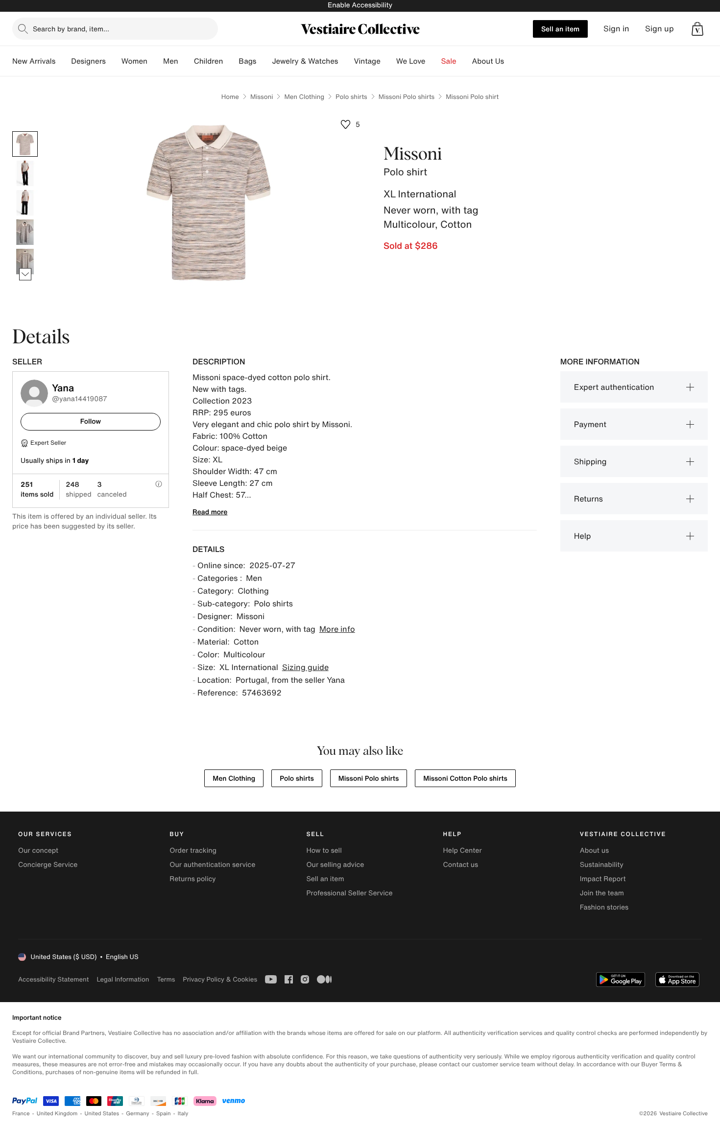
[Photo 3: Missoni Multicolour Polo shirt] (25, 203)
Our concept (38, 850)
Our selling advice (335, 865)
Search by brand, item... (71, 29)
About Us (488, 61)
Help (582, 536)
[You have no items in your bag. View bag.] (697, 29)
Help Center (462, 850)
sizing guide (305, 667)
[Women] (155, 61)
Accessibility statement (53, 979)
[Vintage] (388, 61)
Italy (183, 1113)
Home (230, 96)
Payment (590, 424)
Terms (166, 979)
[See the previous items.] (25, 131)
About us (594, 850)
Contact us (461, 865)
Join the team (602, 893)
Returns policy (192, 879)
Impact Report (603, 879)
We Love (411, 61)
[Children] (231, 61)
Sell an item (560, 29)
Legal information (122, 979)
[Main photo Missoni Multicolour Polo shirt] (25, 144)
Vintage (367, 61)
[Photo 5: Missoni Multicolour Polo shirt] (25, 261)
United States (102, 1113)
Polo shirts (351, 96)
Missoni (261, 96)
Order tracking (192, 850)
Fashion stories (604, 907)
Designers (88, 61)
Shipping (590, 461)
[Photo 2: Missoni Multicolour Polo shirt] (25, 173)
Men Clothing (304, 96)
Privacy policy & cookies (220, 979)
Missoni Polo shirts (407, 96)
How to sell (323, 850)
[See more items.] (25, 274)
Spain (163, 1113)
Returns (588, 498)
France (21, 1113)
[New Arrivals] (63, 61)
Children (208, 61)
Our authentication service (212, 865)
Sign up (659, 29)
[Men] (186, 61)
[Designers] (114, 61)
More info (337, 629)
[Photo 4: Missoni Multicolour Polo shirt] (25, 232)
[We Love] (433, 61)
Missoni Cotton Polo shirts (465, 778)
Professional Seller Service (349, 893)
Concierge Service (47, 865)
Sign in (616, 29)
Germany (137, 1113)
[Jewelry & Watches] (346, 61)
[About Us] (512, 61)
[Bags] (264, 61)
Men (170, 61)
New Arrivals (33, 61)
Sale (448, 61)
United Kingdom (57, 1113)
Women (134, 61)
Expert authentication (614, 387)
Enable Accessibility (360, 5)
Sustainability (602, 865)
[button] (697, 29)
